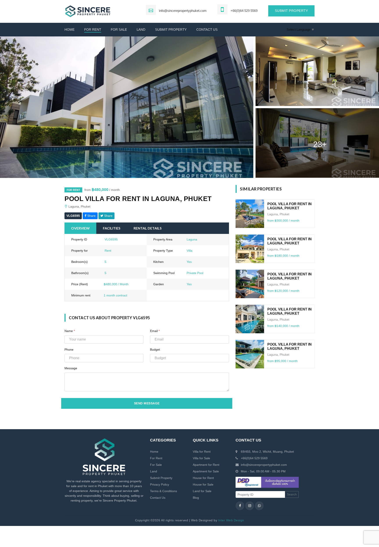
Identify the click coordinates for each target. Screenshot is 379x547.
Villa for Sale (201, 458)
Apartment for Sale (206, 471)
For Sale (119, 29)
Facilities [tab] (111, 228)
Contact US (207, 29)
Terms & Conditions (163, 491)
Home (69, 29)
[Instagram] (249, 505)
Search (292, 494)
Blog (196, 497)
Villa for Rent (202, 451)
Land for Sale (202, 491)
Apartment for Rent (206, 464)
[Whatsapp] (259, 505)
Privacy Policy (159, 484)
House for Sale (203, 484)
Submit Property (171, 29)
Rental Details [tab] (148, 228)
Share (91, 215)
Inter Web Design (231, 520)
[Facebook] (240, 505)
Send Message (147, 403)
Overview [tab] (80, 228)
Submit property (291, 11)
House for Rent (203, 478)
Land (141, 29)
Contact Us (157, 497)
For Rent (92, 29)
